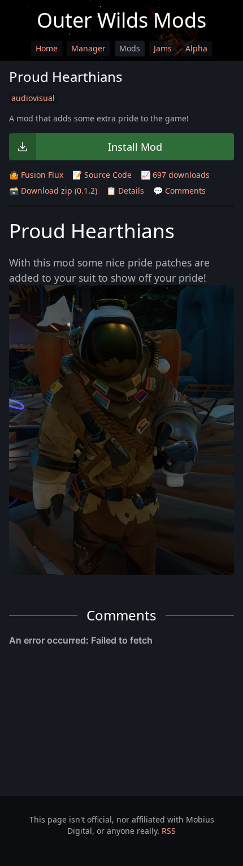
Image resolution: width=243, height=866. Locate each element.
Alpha (196, 48)
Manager (88, 48)
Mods (129, 48)
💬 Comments (179, 190)
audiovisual (33, 98)
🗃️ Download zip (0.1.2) (53, 190)
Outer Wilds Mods (121, 20)
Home (47, 48)
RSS (169, 830)
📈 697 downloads (175, 174)
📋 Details (125, 190)
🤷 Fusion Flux (36, 174)
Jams (163, 48)
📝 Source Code (102, 174)
